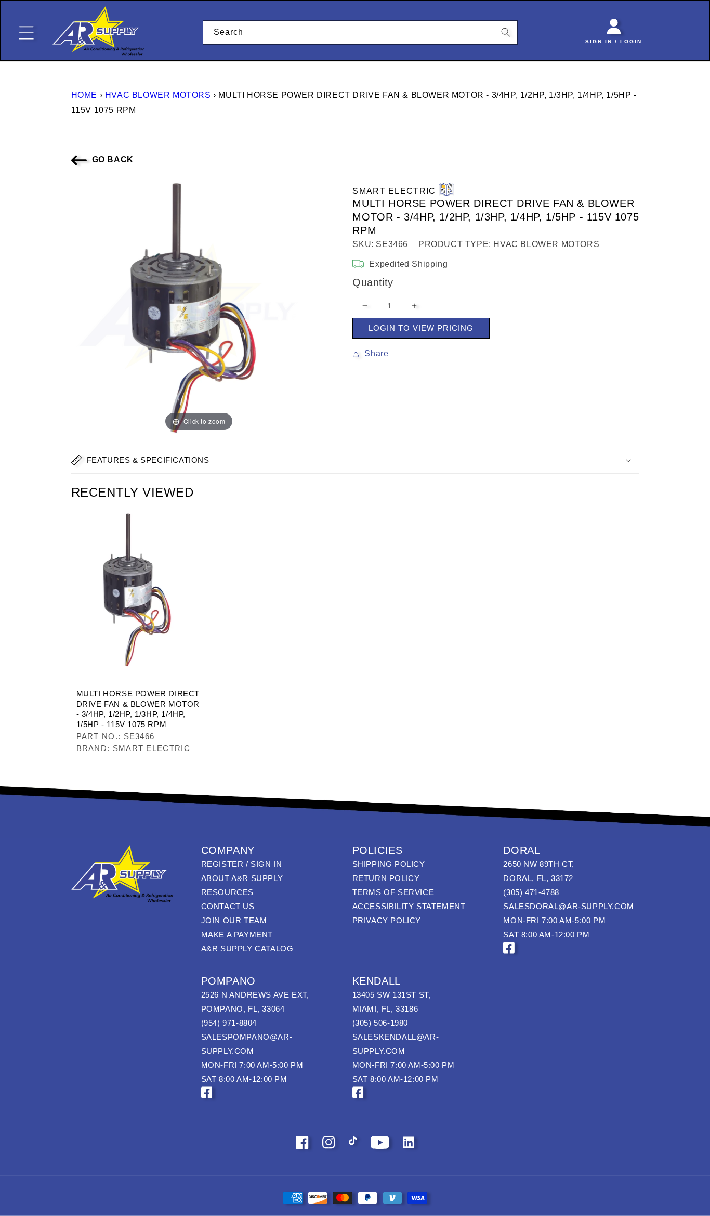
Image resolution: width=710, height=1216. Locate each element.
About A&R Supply (242, 878)
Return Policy (386, 878)
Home (84, 94)
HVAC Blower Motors (158, 94)
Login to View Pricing (421, 328)
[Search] (505, 32)
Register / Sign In (241, 864)
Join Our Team (234, 920)
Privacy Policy (386, 920)
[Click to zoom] (199, 305)
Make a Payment (237, 934)
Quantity (372, 282)
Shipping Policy (388, 864)
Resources (227, 892)
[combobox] (360, 32)
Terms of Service (393, 892)
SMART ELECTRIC (394, 191)
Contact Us (228, 906)
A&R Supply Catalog (247, 948)
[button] (355, 460)
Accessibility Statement (409, 906)
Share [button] (376, 353)
